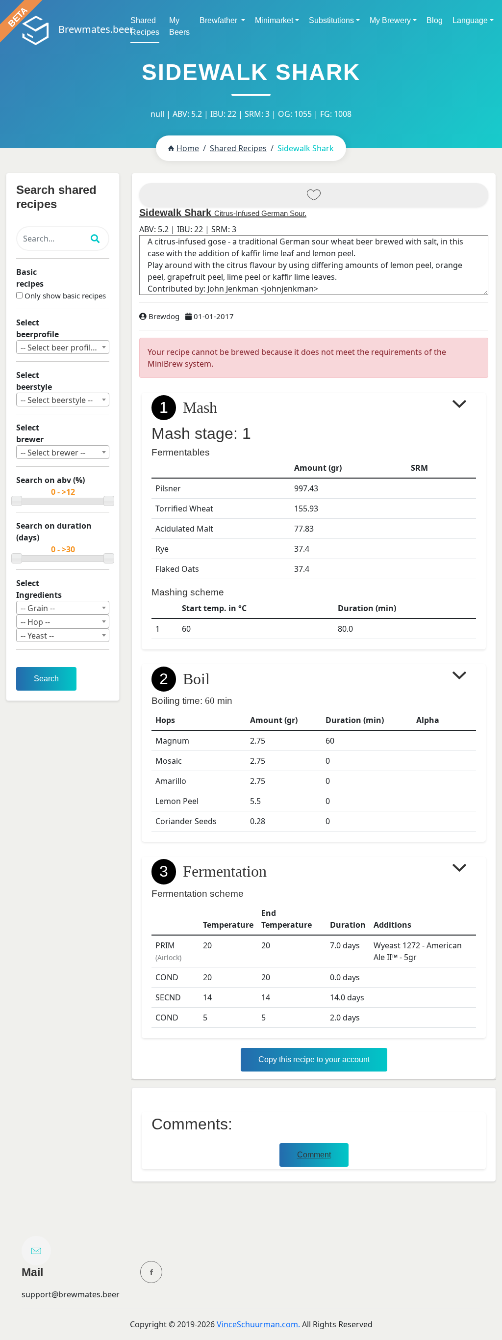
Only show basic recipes (65, 295)
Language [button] (470, 20)
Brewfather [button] (219, 20)
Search (46, 678)
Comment (314, 1155)
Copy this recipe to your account (314, 1059)
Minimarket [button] (274, 20)
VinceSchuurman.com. (258, 1324)
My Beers (179, 26)
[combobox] (62, 347)
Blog (435, 20)
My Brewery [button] (390, 20)
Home (187, 148)
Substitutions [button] (331, 20)
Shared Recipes (144, 26)
